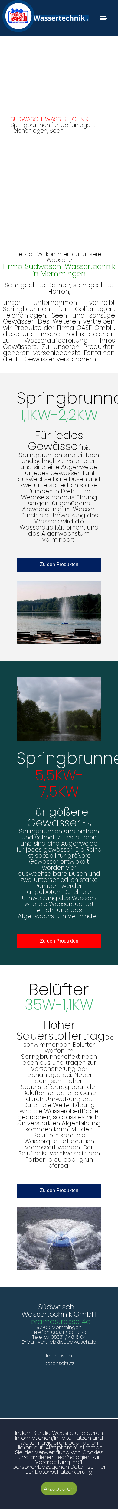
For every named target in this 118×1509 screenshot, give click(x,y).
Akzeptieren (59, 1488)
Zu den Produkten (59, 564)
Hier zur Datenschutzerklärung (66, 1469)
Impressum (59, 1355)
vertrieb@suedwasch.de (67, 1341)
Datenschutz (59, 1363)
